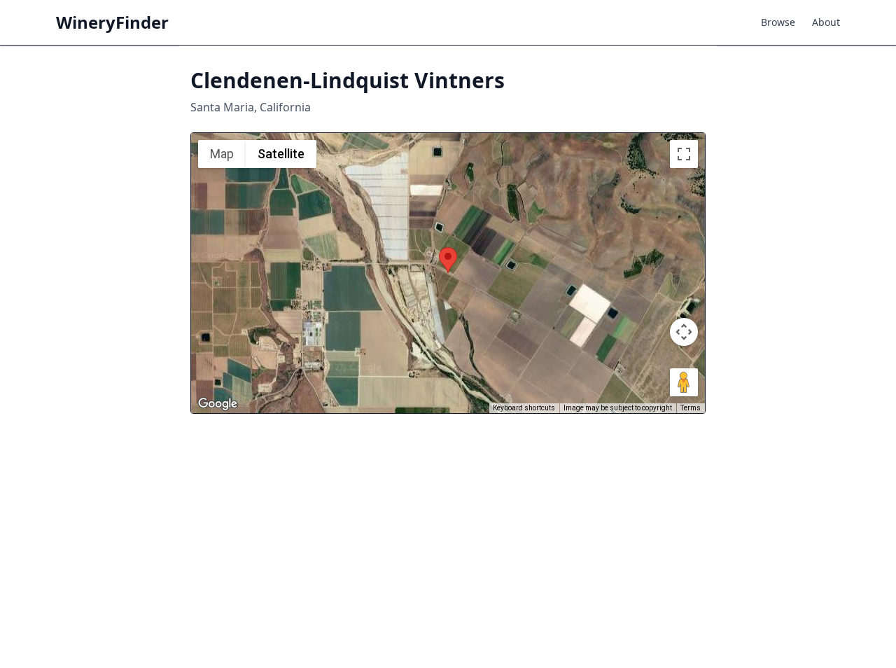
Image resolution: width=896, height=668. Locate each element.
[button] (448, 260)
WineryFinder (112, 22)
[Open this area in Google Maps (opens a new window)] (218, 404)
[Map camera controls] (684, 332)
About (826, 22)
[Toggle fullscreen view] (684, 154)
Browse (778, 22)
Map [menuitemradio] (222, 153)
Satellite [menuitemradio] (281, 153)
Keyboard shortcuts (524, 408)
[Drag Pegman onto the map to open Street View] (684, 382)
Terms (690, 408)
